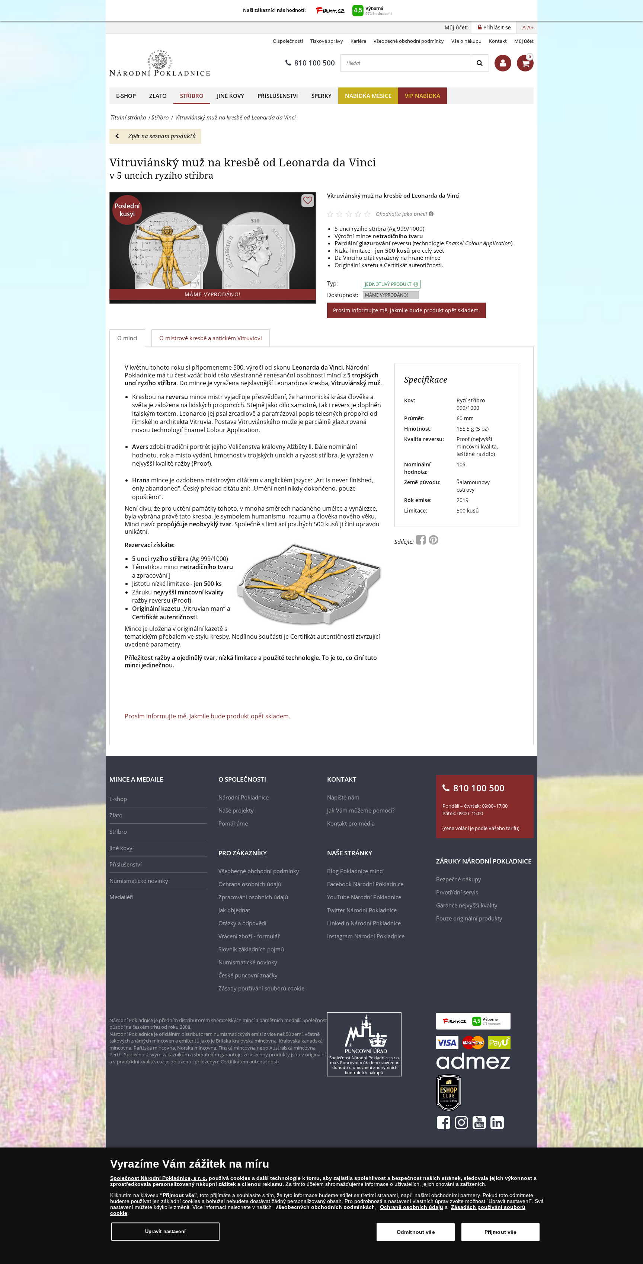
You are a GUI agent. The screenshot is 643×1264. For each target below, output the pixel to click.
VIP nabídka (422, 95)
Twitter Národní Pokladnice (362, 910)
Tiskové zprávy (326, 41)
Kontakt (498, 41)
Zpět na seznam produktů (162, 136)
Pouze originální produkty (469, 918)
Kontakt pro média (351, 823)
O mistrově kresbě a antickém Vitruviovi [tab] (210, 338)
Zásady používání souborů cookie (261, 988)
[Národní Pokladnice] (159, 63)
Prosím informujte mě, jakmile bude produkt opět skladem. (406, 310)
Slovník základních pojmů (251, 949)
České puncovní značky (248, 975)
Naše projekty (236, 810)
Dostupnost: (342, 295)
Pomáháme (233, 823)
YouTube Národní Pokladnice (364, 897)
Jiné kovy (230, 95)
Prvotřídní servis (457, 892)
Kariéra (358, 41)
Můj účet (524, 41)
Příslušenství (277, 95)
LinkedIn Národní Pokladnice (364, 923)
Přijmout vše (500, 1232)
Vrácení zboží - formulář (249, 936)
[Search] (480, 63)
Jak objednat (234, 910)
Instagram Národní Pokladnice (365, 936)
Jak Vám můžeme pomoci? (360, 810)
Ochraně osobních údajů (411, 1207)
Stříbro (192, 95)
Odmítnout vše (416, 1232)
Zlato (158, 95)
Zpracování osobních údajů (253, 897)
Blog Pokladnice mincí (355, 871)
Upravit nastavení (165, 1231)
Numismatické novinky (138, 880)
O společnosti (288, 41)
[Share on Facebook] (421, 541)
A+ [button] (530, 27)
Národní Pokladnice (243, 797)
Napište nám (343, 797)
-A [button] (523, 27)
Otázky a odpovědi (242, 923)
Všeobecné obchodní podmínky (409, 41)
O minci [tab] (127, 338)
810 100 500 (314, 63)
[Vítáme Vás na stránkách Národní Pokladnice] (503, 63)
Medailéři (121, 897)
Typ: (332, 283)
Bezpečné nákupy (458, 879)
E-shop (126, 95)
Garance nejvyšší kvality (467, 905)
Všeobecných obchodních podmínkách (325, 1207)
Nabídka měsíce (368, 95)
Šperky (321, 95)
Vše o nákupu (466, 41)
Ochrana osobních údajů (249, 884)
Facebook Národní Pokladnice (365, 884)
